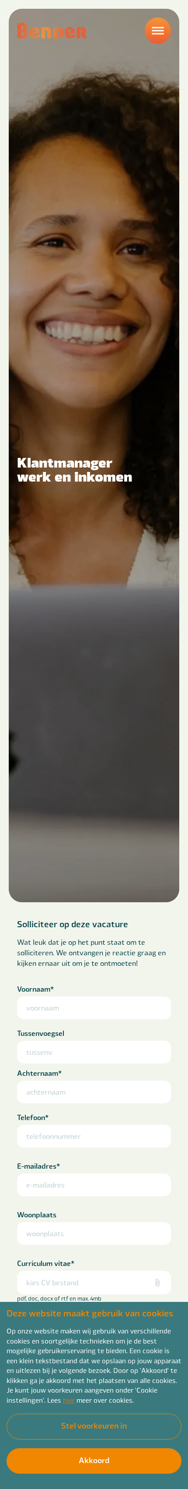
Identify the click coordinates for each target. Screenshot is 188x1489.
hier (69, 1399)
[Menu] (158, 31)
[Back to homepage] (52, 31)
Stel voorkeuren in (94, 1425)
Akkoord (94, 1459)
